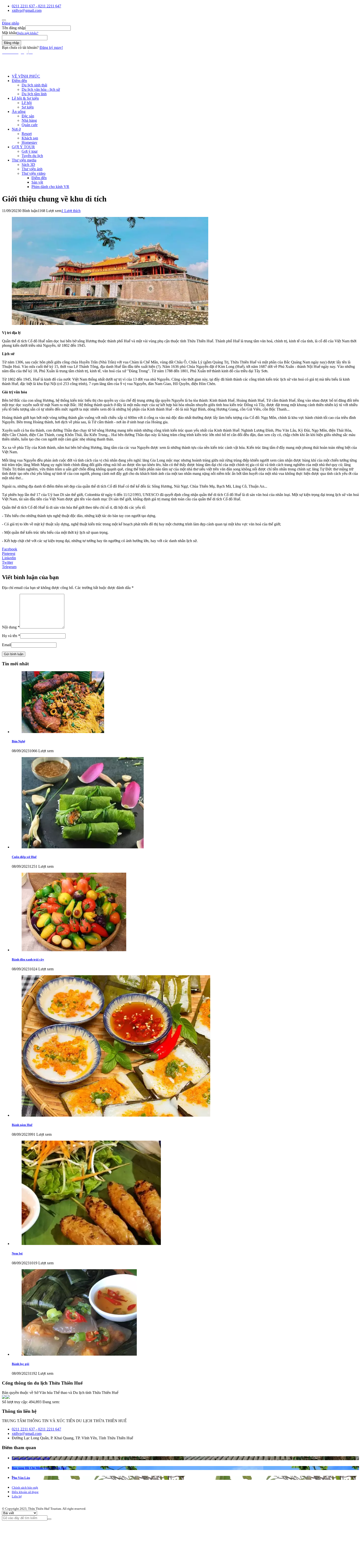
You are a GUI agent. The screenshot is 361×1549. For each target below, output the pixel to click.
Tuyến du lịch (32, 156)
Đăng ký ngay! (51, 47)
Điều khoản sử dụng (25, 1492)
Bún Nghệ (18, 741)
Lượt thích (71, 211)
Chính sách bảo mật (25, 1487)
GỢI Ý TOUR (23, 147)
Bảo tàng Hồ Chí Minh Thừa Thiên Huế (39, 1468)
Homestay (29, 142)
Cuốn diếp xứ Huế (24, 857)
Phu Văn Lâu (21, 1478)
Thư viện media (24, 160)
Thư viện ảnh (32, 169)
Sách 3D (28, 164)
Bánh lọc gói (20, 1364)
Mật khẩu (9, 33)
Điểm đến (19, 81)
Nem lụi (17, 1253)
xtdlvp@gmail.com (27, 10)
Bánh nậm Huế (22, 1125)
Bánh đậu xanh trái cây (28, 959)
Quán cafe (30, 125)
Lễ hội (27, 103)
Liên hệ (17, 1496)
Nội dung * (11, 627)
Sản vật (37, 182)
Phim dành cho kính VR (50, 187)
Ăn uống (19, 111)
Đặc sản (28, 116)
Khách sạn (30, 138)
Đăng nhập (10, 23)
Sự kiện (28, 107)
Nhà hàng (29, 120)
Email (6, 645)
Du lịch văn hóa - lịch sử (41, 89)
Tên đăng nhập (13, 28)
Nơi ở (16, 129)
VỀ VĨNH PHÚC (26, 76)
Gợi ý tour (30, 151)
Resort (27, 134)
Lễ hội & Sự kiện (25, 98)
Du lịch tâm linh (34, 94)
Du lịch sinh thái (34, 85)
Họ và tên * (11, 636)
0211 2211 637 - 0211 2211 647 (36, 6)
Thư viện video (33, 173)
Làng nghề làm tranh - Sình (31, 1458)
